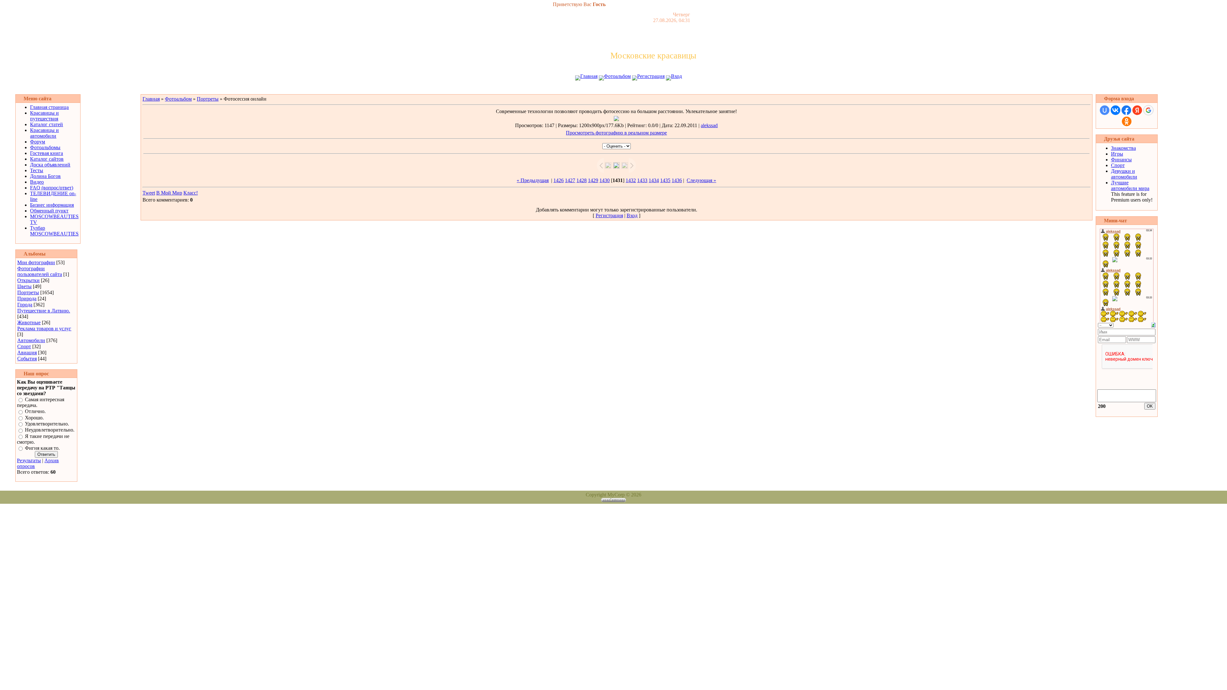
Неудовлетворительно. (49, 430)
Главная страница (49, 107)
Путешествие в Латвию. (43, 310)
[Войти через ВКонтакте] (1115, 110)
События (27, 358)
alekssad (709, 125)
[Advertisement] (613, 88)
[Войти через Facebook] (1126, 110)
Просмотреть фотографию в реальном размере (616, 132)
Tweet (149, 192)
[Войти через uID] (1104, 110)
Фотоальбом (617, 76)
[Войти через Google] (1148, 110)
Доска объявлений (50, 164)
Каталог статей (46, 124)
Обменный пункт (49, 210)
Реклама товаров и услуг (44, 328)
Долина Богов (45, 176)
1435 (665, 180)
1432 (631, 180)
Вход (676, 76)
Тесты (36, 170)
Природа (26, 298)
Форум (37, 141)
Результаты (29, 460)
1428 (581, 180)
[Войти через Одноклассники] (1126, 121)
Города (24, 304)
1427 (570, 180)
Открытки (28, 280)
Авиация (27, 352)
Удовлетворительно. (47, 423)
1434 (654, 180)
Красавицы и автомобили (44, 133)
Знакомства (1123, 148)
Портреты (28, 292)
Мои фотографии (36, 262)
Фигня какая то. (42, 448)
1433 (642, 180)
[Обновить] (1153, 324)
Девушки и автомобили (1124, 174)
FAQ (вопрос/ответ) (51, 187)
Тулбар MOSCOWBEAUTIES (54, 230)
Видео (37, 182)
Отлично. (35, 411)
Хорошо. (34, 417)
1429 (593, 180)
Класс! (190, 192)
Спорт (24, 346)
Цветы (24, 286)
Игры (1117, 154)
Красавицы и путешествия (44, 115)
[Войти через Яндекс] (1137, 110)
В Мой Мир (169, 192)
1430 (604, 180)
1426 (558, 180)
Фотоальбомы (45, 147)
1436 (677, 180)
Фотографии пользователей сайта (39, 271)
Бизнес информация (52, 205)
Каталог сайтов (47, 159)
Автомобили (31, 340)
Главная (589, 76)
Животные (29, 322)
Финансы (1121, 159)
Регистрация (651, 76)
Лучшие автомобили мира (1130, 185)
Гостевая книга (46, 153)
